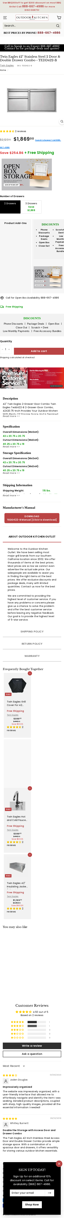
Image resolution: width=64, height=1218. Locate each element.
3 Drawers (31, 207)
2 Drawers (10, 203)
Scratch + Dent (39, 327)
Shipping (4, 357)
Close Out (44, 245)
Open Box (44, 242)
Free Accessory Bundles (47, 331)
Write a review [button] (32, 1046)
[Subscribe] (49, 1192)
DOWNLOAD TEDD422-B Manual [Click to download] (32, 518)
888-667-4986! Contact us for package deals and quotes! (32, 47)
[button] (7, 131)
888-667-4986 (48, 33)
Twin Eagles (7, 65)
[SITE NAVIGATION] (4, 17)
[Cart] (59, 17)
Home (3, 70)
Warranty (32, 656)
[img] (10, 1075)
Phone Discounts (44, 231)
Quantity (6, 341)
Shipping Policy (32, 631)
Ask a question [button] (32, 1054)
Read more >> (11, 416)
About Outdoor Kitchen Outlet (32, 536)
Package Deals (44, 237)
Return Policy (32, 644)
